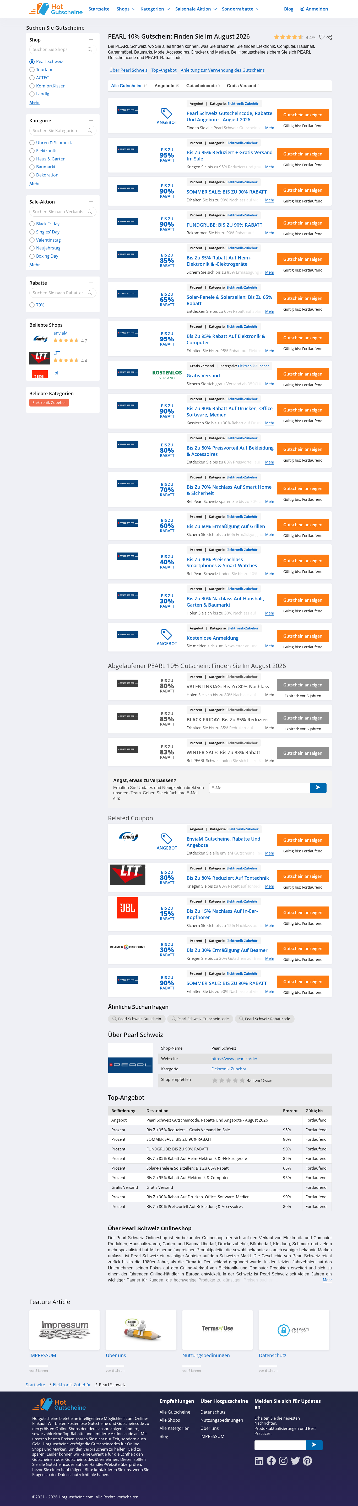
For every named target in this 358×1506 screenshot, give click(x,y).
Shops (123, 9)
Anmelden (317, 9)
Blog (288, 9)
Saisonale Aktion (193, 9)
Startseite (99, 9)
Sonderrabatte (237, 9)
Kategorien (152, 9)
